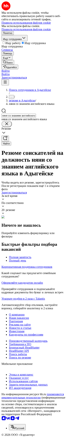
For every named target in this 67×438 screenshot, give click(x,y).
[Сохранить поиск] (5, 139)
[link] (7, 62)
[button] (5, 70)
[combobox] (18, 116)
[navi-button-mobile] (5, 82)
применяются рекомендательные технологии (32, 396)
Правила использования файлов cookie (26, 29)
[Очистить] (6, 124)
